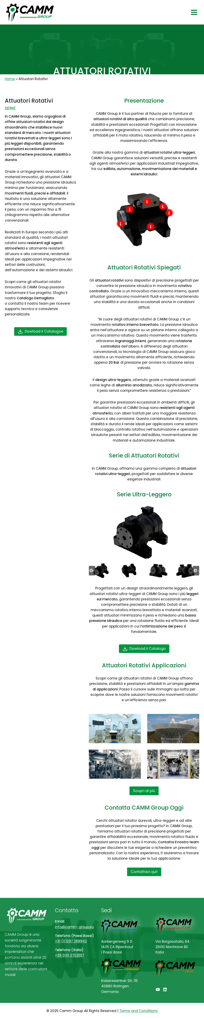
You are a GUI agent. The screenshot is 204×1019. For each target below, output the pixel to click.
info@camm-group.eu (74, 927)
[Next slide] (196, 570)
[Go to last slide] (92, 570)
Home (10, 79)
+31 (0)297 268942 (71, 941)
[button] (102, 570)
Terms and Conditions (138, 1010)
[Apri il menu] (194, 12)
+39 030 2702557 (69, 955)
